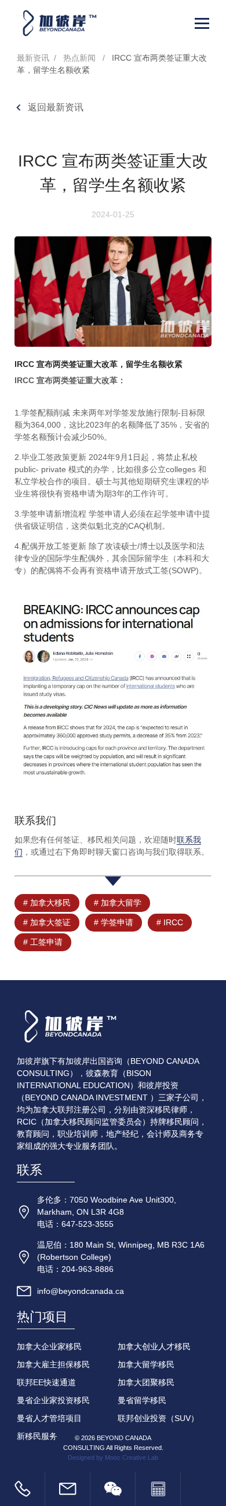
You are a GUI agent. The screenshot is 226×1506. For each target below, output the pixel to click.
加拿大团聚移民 (146, 1382)
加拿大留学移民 (146, 1364)
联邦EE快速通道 (46, 1382)
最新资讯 (33, 57)
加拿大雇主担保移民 (53, 1364)
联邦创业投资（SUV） (158, 1418)
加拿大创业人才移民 (154, 1346)
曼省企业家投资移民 (53, 1400)
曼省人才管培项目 (49, 1418)
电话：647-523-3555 (75, 1224)
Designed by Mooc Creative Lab (113, 1457)
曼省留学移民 (142, 1400)
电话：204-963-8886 (75, 1269)
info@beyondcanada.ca (80, 1291)
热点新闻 (79, 57)
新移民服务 (37, 1436)
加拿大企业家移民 (49, 1346)
